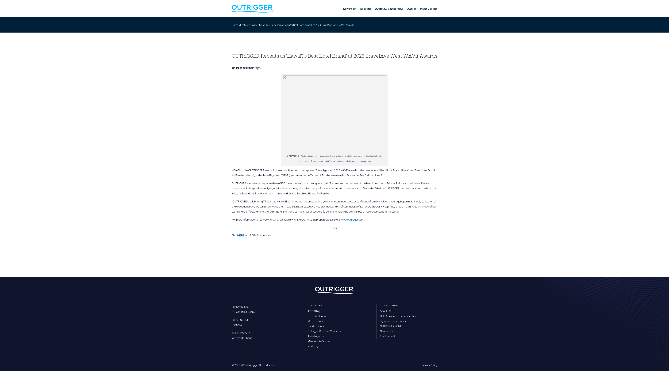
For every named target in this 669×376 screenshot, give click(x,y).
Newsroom (349, 8)
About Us (365, 8)
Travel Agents (316, 336)
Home (235, 25)
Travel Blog (314, 310)
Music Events (315, 320)
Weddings (313, 345)
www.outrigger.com (352, 219)
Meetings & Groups (319, 341)
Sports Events (316, 325)
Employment (387, 336)
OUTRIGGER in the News (389, 8)
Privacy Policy (429, 364)
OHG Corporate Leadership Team (399, 315)
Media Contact (428, 8)
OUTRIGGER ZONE (391, 325)
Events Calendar (317, 315)
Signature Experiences (393, 320)
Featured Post (248, 25)
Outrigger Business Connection (326, 331)
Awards (411, 8)
